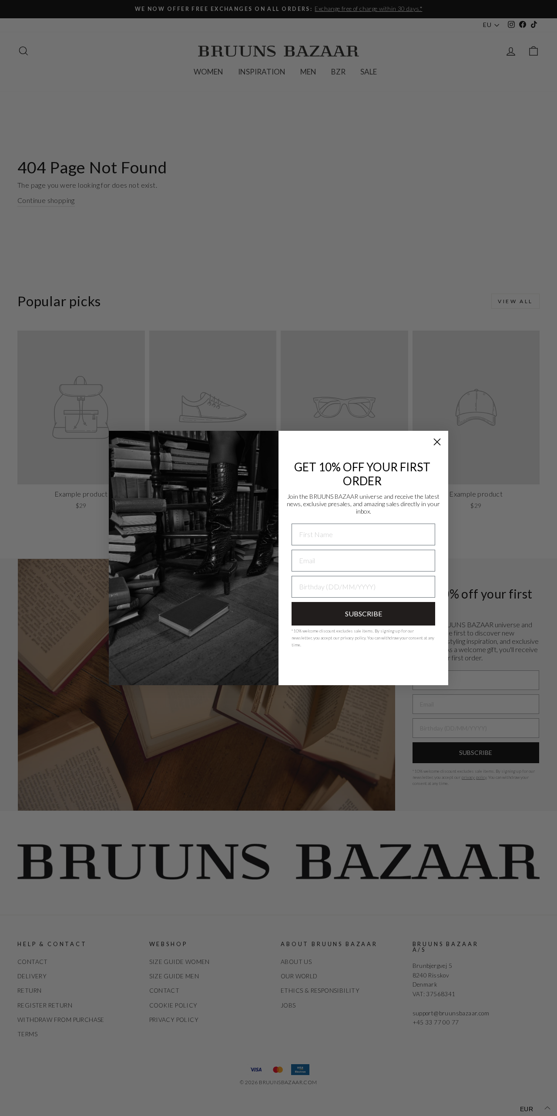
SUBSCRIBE (363, 613)
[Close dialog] (437, 442)
